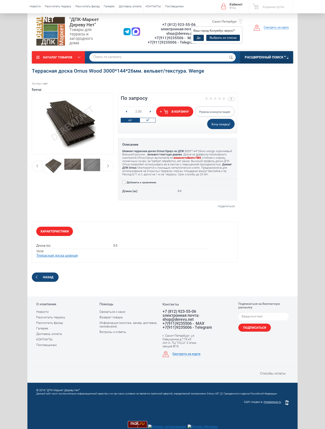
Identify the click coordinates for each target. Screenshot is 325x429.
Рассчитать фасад (87, 6)
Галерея (109, 6)
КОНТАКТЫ (153, 6)
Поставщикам (174, 6)
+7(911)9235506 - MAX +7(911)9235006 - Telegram (172, 40)
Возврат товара (111, 317)
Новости (35, 6)
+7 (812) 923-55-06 (179, 24)
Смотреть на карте (276, 27)
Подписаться (254, 327)
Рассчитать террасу (58, 6)
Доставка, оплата (130, 6)
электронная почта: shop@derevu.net (178, 31)
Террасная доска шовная (57, 255)
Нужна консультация (214, 112)
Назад (48, 277)
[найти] (231, 57)
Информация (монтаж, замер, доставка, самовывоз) (128, 324)
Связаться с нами (112, 311)
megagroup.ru (272, 402)
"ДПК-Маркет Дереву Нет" (84, 22)
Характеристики (54, 231)
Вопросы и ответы (112, 332)
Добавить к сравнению (141, 182)
